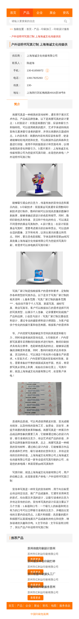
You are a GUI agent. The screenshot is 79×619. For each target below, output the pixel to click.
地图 (53, 605)
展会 (53, 12)
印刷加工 (46, 29)
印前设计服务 (61, 29)
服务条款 (64, 605)
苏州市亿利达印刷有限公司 (43, 554)
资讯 (66, 12)
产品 (26, 12)
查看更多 (35, 597)
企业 (39, 12)
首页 (13, 12)
